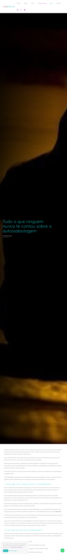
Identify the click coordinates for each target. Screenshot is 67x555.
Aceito (5, 550)
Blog (51, 3)
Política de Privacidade (16, 547)
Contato (58, 3)
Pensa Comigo (42, 3)
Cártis (32, 3)
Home (18, 3)
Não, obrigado (13, 550)
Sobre (25, 3)
